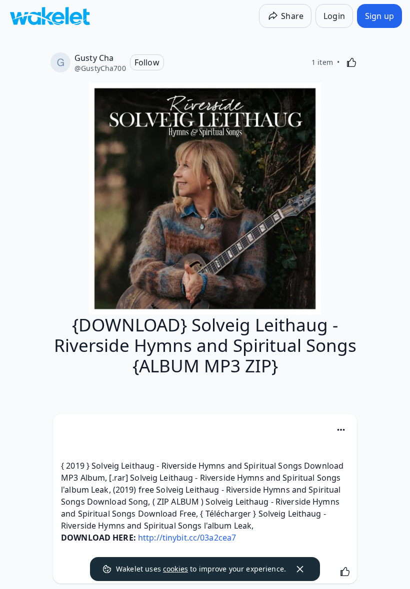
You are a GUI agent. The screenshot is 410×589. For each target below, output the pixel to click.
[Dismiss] (300, 569)
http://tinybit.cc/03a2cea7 (187, 537)
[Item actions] (341, 430)
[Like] (352, 62)
